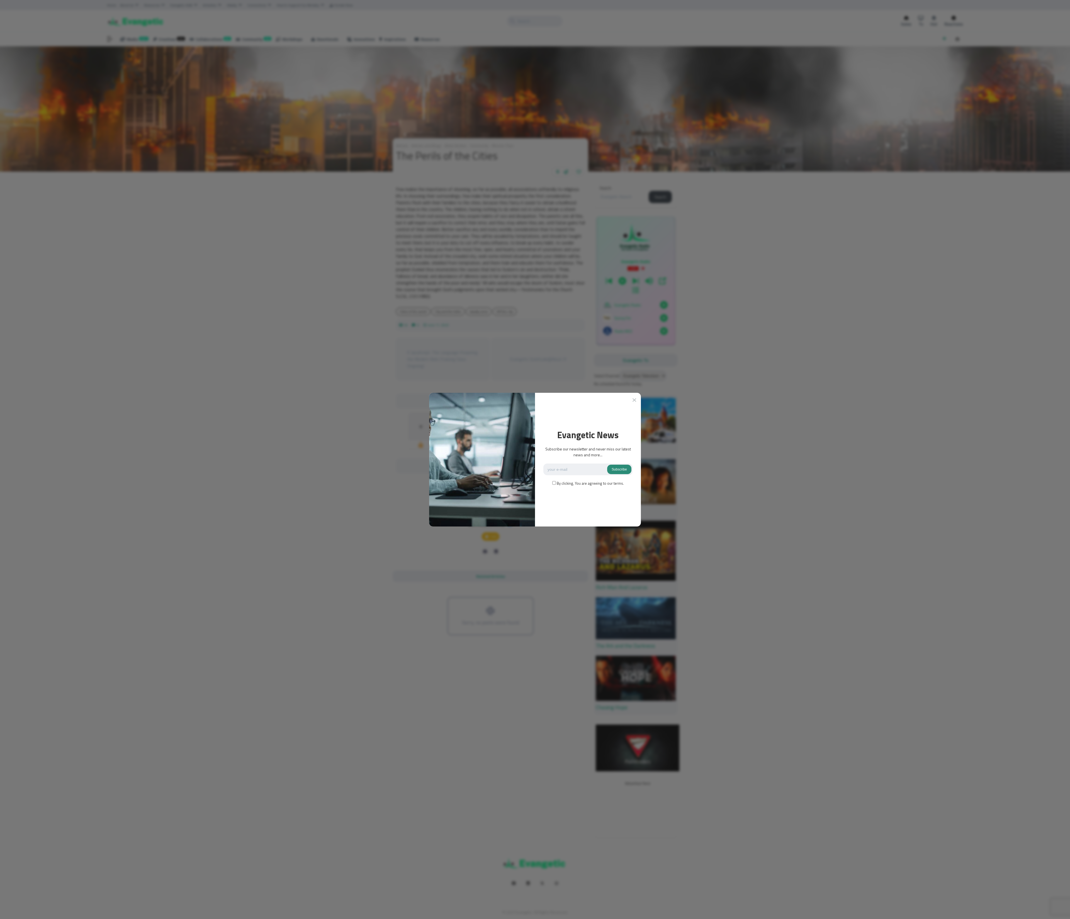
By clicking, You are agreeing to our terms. (590, 483)
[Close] (634, 400)
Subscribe (619, 469)
